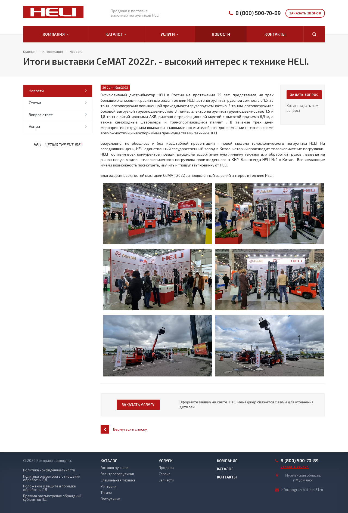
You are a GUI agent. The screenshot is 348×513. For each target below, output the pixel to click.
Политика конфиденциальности (49, 470)
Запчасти (166, 480)
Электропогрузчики (117, 474)
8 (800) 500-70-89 (258, 13)
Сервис (164, 474)
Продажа (166, 467)
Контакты (275, 34)
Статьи (35, 102)
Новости (221, 34)
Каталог (115, 34)
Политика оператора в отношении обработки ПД (51, 478)
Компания (55, 34)
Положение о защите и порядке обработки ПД (49, 488)
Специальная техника (118, 480)
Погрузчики (110, 499)
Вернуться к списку (130, 429)
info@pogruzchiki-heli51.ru (302, 489)
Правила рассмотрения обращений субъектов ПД (52, 497)
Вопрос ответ (41, 114)
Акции (34, 126)
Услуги (169, 34)
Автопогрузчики (114, 467)
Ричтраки (108, 486)
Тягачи (106, 492)
